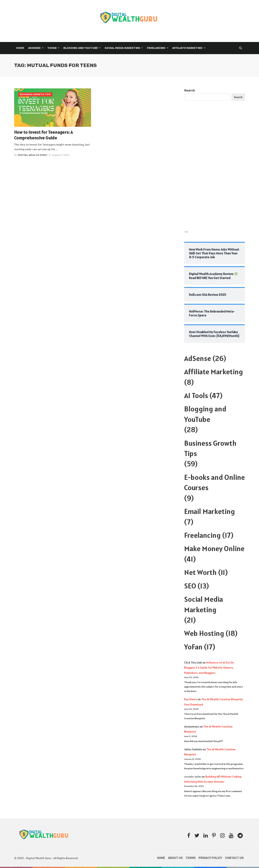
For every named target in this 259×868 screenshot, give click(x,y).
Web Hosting (204, 633)
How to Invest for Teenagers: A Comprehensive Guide (43, 134)
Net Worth (200, 572)
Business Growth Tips (35, 94)
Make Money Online (214, 548)
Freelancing (156, 47)
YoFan (193, 646)
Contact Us (234, 858)
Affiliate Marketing (187, 47)
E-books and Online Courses (214, 482)
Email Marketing (209, 511)
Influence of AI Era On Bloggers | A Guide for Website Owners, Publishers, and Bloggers (209, 667)
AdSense (34, 47)
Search (189, 90)
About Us (175, 858)
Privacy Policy (210, 858)
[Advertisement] (214, 169)
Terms (191, 858)
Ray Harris (190, 699)
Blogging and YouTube (80, 47)
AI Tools (196, 395)
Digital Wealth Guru (32, 155)
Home (20, 47)
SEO (190, 585)
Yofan (52, 47)
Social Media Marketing (122, 47)
